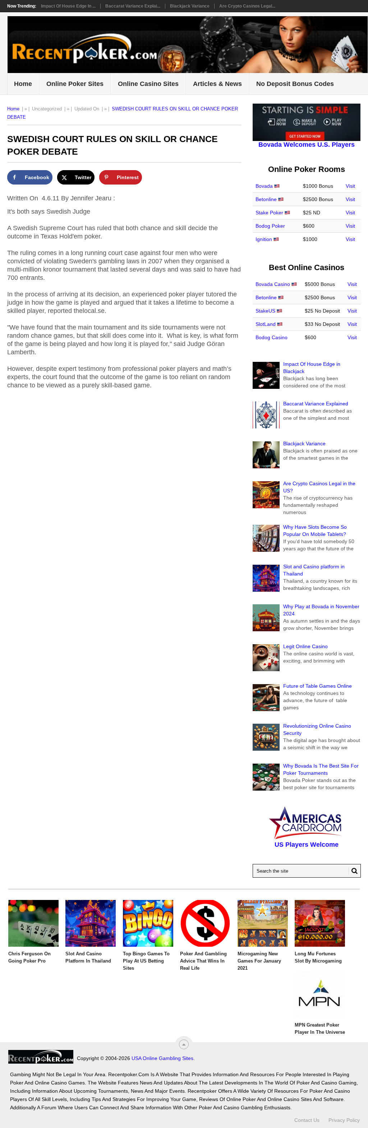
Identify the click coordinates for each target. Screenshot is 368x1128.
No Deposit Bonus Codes (295, 83)
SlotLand (266, 324)
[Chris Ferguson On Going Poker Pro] (33, 923)
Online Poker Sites (75, 83)
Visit (350, 186)
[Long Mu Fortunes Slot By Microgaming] (320, 923)
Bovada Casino (273, 284)
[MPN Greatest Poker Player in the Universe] (320, 994)
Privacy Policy (344, 1120)
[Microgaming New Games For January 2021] (263, 923)
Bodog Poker (270, 226)
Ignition (264, 239)
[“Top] (184, 1044)
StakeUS (265, 311)
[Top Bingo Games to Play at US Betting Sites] (148, 923)
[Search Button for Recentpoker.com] (353, 870)
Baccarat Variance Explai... (132, 6)
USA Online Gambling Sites (162, 1058)
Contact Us (306, 1120)
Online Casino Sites (148, 83)
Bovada (264, 186)
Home (23, 83)
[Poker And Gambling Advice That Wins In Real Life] (205, 923)
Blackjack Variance (190, 6)
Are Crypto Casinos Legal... (247, 6)
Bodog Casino (272, 337)
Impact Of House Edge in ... (68, 6)
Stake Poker (269, 212)
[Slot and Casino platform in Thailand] (90, 923)
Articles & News (217, 83)
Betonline (266, 199)
